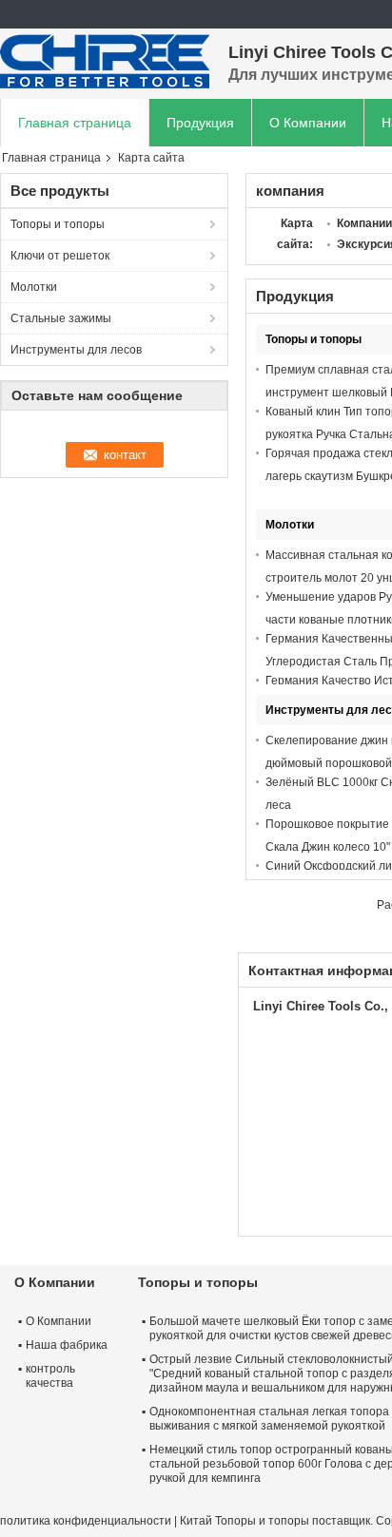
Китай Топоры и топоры (244, 1520)
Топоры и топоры (57, 224)
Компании (364, 223)
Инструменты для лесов (76, 349)
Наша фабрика (67, 1345)
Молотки (33, 287)
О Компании (307, 122)
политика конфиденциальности (85, 1520)
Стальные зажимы (60, 318)
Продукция (200, 122)
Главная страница (74, 122)
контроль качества (50, 1376)
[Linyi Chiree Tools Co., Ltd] (104, 61)
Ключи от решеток (59, 255)
